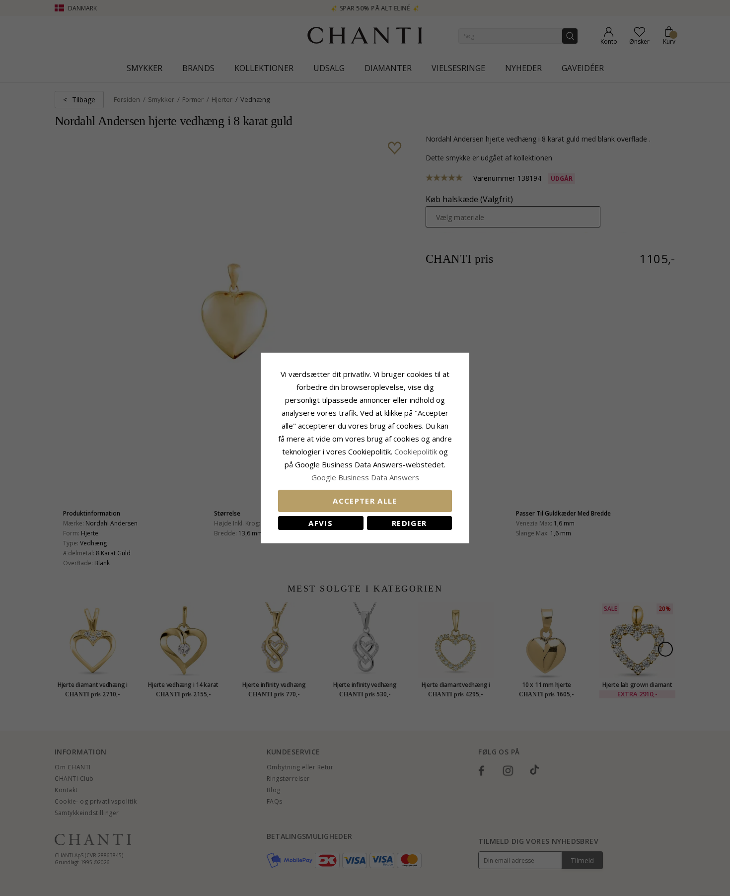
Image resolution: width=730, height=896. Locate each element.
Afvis (320, 523)
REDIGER (409, 523)
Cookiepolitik (415, 451)
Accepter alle (365, 501)
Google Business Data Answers (365, 477)
